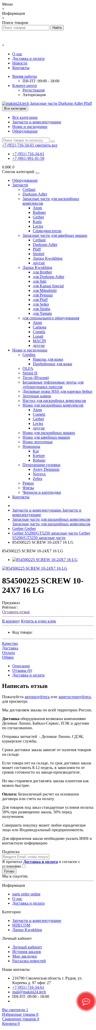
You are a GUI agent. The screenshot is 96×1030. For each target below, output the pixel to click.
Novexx (39, 474)
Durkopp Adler (35, 194)
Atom (37, 208)
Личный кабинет (27, 947)
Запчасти (20, 185)
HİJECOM (21, 925)
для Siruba (41, 309)
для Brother (42, 272)
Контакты (20, 68)
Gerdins (29, 355)
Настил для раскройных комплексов (54, 400)
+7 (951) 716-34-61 (28, 154)
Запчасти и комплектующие (36, 122)
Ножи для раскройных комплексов (53, 405)
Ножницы (31, 446)
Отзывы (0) (22, 670)
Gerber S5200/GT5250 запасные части (51, 535)
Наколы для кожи (48, 359)
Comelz (39, 332)
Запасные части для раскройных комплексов (51, 521)
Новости (19, 63)
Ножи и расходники (29, 126)
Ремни (28, 483)
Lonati (38, 336)
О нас (17, 54)
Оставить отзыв (16, 612)
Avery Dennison (46, 469)
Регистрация (34, 90)
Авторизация (34, 95)
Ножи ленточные (38, 442)
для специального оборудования (51, 318)
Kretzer (39, 455)
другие (39, 263)
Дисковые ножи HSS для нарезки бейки (57, 391)
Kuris (37, 221)
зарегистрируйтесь (74, 697)
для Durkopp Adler (48, 277)
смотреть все (46, 145)
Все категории (25, 117)
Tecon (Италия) (36, 377)
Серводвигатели (47, 231)
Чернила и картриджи (42, 492)
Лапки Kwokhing (47, 258)
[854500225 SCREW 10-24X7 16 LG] (45, 559)
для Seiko (41, 304)
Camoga (39, 327)
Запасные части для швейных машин (55, 235)
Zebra (37, 478)
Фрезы (28, 488)
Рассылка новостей (29, 961)
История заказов (26, 951)
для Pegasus (43, 295)
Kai (36, 451)
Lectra (38, 226)
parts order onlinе (26, 894)
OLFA (28, 368)
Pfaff (37, 249)
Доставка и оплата (28, 58)
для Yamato (42, 313)
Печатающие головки (41, 465)
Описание (21, 666)
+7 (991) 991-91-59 (28, 158)
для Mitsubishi (45, 290)
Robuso (39, 460)
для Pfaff (40, 299)
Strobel (38, 254)
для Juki (39, 281)
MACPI (39, 341)
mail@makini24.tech (29, 992)
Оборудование (25, 131)
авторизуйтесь (37, 697)
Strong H (30, 373)
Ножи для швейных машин (46, 437)
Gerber (38, 217)
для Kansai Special (48, 286)
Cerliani (29, 189)
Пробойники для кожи (52, 364)
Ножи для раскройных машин (49, 433)
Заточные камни (37, 396)
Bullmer (39, 212)
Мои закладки (24, 956)
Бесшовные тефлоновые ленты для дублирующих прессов (53, 384)
